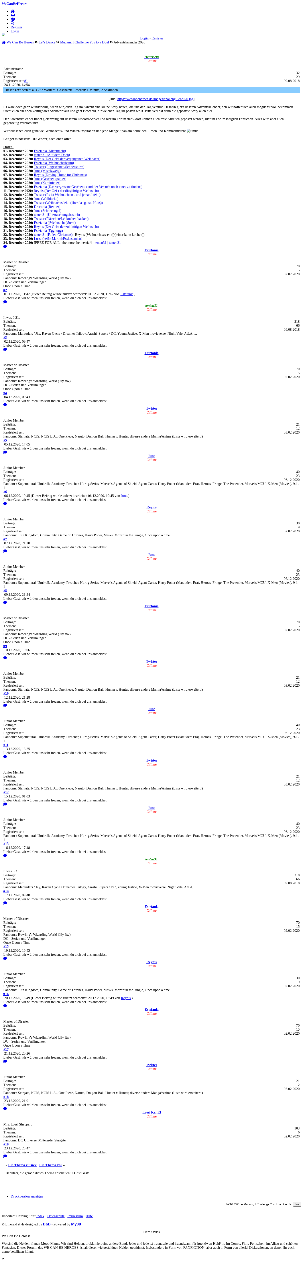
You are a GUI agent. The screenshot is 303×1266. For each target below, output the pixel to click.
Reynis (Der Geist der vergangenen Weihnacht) (67, 159)
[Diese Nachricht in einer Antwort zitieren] (5, 246)
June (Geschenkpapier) (50, 179)
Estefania (152, 250)
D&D (47, 1224)
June (151, 456)
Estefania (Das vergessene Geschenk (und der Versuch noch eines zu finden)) (88, 187)
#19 (6, 1144)
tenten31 (100, 242)
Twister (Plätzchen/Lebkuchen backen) (61, 219)
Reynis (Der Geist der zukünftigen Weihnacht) (66, 227)
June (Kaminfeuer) (47, 183)
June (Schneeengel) (47, 211)
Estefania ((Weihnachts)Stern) (55, 223)
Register (16, 27)
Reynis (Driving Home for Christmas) (60, 175)
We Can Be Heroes (20, 42)
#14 (6, 891)
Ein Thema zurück (22, 1165)
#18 (6, 1097)
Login (15, 31)
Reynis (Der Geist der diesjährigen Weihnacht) (66, 191)
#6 (5, 492)
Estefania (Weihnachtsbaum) (54, 163)
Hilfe (89, 1216)
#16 (6, 994)
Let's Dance (47, 42)
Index (40, 1216)
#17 (6, 1049)
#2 (5, 290)
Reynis (151, 507)
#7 (5, 539)
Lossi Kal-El (151, 1112)
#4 (5, 393)
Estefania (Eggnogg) (48, 230)
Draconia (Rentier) (47, 207)
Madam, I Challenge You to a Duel (84, 42)
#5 (5, 440)
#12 (6, 792)
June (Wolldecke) (46, 199)
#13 (6, 844)
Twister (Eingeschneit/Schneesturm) (59, 167)
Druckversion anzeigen (27, 1196)
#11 (5, 745)
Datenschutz (56, 1216)
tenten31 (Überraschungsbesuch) (57, 215)
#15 (6, 946)
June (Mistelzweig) (47, 171)
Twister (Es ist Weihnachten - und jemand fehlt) (67, 195)
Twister (151, 408)
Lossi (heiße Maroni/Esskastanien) (58, 238)
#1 (26, 81)
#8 (5, 590)
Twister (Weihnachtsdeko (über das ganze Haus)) (68, 203)
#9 (5, 646)
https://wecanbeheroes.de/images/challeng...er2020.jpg (155, 99)
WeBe (14, 4)
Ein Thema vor (50, 1165)
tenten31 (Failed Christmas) (53, 234)
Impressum (75, 1216)
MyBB (76, 1224)
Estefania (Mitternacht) (50, 151)
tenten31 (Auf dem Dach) (52, 155)
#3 (5, 337)
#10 (6, 693)
